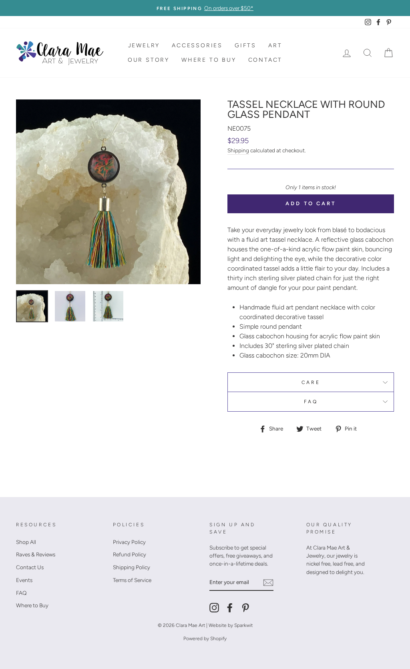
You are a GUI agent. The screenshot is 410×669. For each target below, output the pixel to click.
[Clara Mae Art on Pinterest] (245, 607)
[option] (205, 8)
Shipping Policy (131, 567)
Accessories (197, 45)
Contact (265, 60)
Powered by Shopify (205, 638)
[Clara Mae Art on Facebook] (230, 607)
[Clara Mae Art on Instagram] (214, 607)
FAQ (311, 401)
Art (275, 45)
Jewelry (144, 45)
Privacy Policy (129, 542)
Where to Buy (208, 60)
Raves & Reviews (35, 554)
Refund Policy (129, 554)
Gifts (245, 45)
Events (24, 580)
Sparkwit (243, 625)
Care (310, 382)
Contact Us (30, 567)
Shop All (26, 542)
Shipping (238, 150)
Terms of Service (132, 580)
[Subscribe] (268, 582)
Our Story (148, 60)
